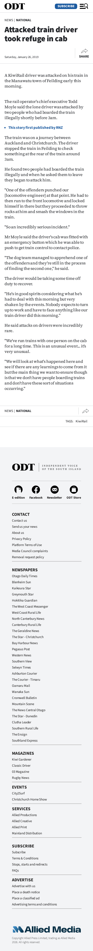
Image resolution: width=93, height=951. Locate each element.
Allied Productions (24, 815)
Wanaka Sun (20, 692)
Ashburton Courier (24, 673)
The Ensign (19, 734)
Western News (21, 655)
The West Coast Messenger (30, 606)
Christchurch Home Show (29, 799)
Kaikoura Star (21, 588)
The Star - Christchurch (28, 637)
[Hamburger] (83, 6)
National (23, 20)
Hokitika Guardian (24, 600)
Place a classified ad (26, 898)
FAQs (15, 870)
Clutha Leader (21, 722)
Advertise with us (23, 886)
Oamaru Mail (21, 685)
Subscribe (66, 6)
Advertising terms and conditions (34, 904)
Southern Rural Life (25, 728)
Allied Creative (22, 821)
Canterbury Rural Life (26, 624)
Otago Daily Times (24, 576)
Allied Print (19, 827)
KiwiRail (81, 421)
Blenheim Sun (21, 582)
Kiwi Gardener (21, 759)
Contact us (19, 520)
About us (18, 532)
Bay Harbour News (25, 643)
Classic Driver (21, 765)
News (9, 20)
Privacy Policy (21, 539)
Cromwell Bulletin (24, 698)
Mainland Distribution (27, 833)
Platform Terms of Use (27, 545)
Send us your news (24, 526)
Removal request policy (28, 557)
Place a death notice (26, 892)
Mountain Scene (23, 704)
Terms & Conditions (25, 858)
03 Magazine (20, 771)
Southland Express (24, 740)
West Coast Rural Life (26, 612)
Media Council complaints (30, 551)
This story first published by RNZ (35, 127)
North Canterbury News (28, 618)
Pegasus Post (21, 649)
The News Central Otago (28, 710)
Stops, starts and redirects (29, 864)
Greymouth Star (23, 594)
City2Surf (18, 793)
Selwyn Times (21, 667)
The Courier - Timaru (26, 679)
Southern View (22, 661)
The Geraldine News (25, 631)
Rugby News (20, 777)
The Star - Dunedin (24, 716)
